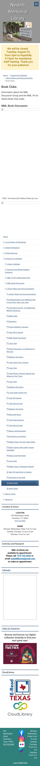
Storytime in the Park (16, 478)
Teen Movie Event (15, 404)
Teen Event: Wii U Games (18, 363)
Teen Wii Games (15, 398)
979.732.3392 (20, 521)
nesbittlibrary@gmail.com (23, 558)
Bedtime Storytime (15, 357)
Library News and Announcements (19, 78)
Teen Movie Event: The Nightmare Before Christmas (21, 309)
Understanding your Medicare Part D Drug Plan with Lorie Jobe (21, 301)
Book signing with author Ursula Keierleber (20, 448)
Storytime (12, 321)
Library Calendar (13, 264)
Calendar (6, 570)
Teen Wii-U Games (15, 332)
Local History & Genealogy (15, 242)
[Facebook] (21, 732)
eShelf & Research (12, 248)
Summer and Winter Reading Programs (17, 271)
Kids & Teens (10, 494)
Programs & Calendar (18, 75)
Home (5, 75)
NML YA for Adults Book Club (18, 278)
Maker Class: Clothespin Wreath (21, 467)
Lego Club (12, 343)
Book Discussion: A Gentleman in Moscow (21, 350)
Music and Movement (17, 431)
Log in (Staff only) (20, 763)
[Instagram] (22, 738)
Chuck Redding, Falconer (18, 327)
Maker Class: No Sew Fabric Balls (21, 442)
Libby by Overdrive (11, 628)
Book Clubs (13, 483)
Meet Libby (13, 316)
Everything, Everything (17, 436)
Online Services (11, 253)
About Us (8, 499)
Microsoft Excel (14, 415)
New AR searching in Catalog (20, 472)
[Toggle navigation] (36, 4)
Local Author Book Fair (17, 393)
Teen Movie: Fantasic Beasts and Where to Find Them (21, 374)
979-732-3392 (24, 556)
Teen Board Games (16, 420)
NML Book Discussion (15, 283)
